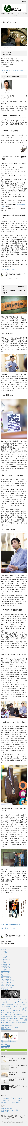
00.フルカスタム (5, 949)
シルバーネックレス (17, 1006)
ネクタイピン (15, 1010)
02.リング (3, 954)
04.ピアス (3, 957)
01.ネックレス (5, 953)
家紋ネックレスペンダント (8, 985)
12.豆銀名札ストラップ (7, 969)
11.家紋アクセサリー (6, 967)
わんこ (5, 999)
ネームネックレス (6, 972)
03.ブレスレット (5, 956)
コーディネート (5, 971)
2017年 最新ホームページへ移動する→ (12, 70)
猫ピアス (23, 1020)
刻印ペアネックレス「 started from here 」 (11, 1102)
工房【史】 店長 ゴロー (8, 1041)
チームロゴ (9, 1010)
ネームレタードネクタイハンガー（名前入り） (12, 1100)
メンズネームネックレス (19, 1014)
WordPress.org (5, 1047)
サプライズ (8, 1006)
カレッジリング (19, 1004)
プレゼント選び (5, 974)
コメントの (5, 1046)
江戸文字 (8, 1020)
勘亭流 (22, 1016)
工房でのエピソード (6, 987)
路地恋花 (13, 1022)
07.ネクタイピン (5, 962)
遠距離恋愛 (20, 1022)
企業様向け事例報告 (6, 1025)
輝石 (16, 1022)
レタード (7, 1016)
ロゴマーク (13, 1016)
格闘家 (4, 1020)
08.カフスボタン (5, 964)
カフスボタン (10, 1004)
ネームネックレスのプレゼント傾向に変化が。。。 (13, 1098)
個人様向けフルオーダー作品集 (9, 1027)
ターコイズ (4, 1010)
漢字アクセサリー (15, 1020)
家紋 (10, 1018)
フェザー (23, 1012)
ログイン (3, 1042)
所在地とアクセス (6, 1029)
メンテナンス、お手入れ (7, 981)
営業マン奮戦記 (5, 984)
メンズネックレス (6, 979)
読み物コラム (4, 989)
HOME (2, 19)
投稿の (4, 1044)
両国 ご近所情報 (6, 982)
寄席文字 (22, 1018)
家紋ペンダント (15, 1018)
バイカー (13, 1012)
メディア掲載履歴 (6, 977)
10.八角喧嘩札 (5, 966)
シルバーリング (20, 1009)
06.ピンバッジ (5, 961)
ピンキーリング (18, 1012)
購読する (4, 1050)
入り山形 (18, 1016)
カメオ (15, 1004)
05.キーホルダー (5, 959)
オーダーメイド (13, 1002)
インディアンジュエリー (12, 999)
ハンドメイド (6, 1012)
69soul (2, 999)
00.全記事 (3, 951)
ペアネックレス (5, 976)
